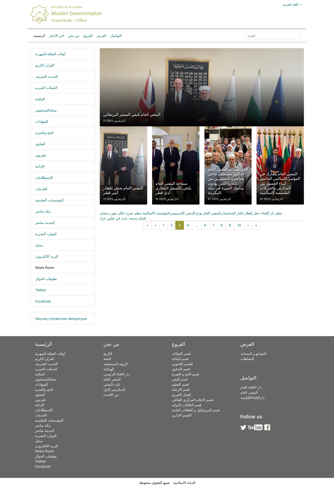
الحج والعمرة (44, 132)
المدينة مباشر (45, 222)
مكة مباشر (43, 211)
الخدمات (41, 189)
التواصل (116, 35)
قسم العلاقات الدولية (186, 405)
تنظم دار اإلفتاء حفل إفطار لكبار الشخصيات (251, 213)
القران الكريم (44, 65)
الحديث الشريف (46, 76)
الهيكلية (108, 369)
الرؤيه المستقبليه (115, 364)
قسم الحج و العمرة (185, 374)
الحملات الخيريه (46, 88)
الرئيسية (39, 35)
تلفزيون (40, 155)
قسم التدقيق (181, 369)
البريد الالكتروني (46, 256)
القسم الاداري (181, 415)
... (196, 225)
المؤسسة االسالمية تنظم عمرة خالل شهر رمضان (134, 213)
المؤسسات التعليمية (49, 200)
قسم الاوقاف (181, 353)
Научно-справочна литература (61, 318)
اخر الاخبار (56, 35)
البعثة (107, 359)
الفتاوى (40, 144)
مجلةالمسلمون (46, 110)
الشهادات (41, 121)
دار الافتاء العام (251, 387)
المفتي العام (112, 379)
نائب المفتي (111, 384)
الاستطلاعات (44, 177)
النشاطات (247, 359)
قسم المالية (180, 359)
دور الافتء (111, 394)
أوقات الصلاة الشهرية (50, 54)
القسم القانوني (182, 364)
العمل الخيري (181, 394)
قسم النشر (180, 379)
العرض (101, 35)
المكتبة (40, 99)
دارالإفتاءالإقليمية (252, 397)
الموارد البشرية (46, 234)
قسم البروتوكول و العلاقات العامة (196, 410)
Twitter (40, 290)
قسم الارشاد (181, 389)
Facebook (43, 301)
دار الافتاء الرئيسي (116, 374)
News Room (44, 267)
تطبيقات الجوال (46, 279)
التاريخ (107, 353)
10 (239, 225)
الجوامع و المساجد (253, 353)
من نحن (73, 35)
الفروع (88, 35)
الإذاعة (40, 166)
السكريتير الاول (114, 389)
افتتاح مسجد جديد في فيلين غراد (123, 218)
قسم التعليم (180, 384)
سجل (39, 245)
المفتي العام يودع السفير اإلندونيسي (195, 213)
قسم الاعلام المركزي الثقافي (192, 400)
